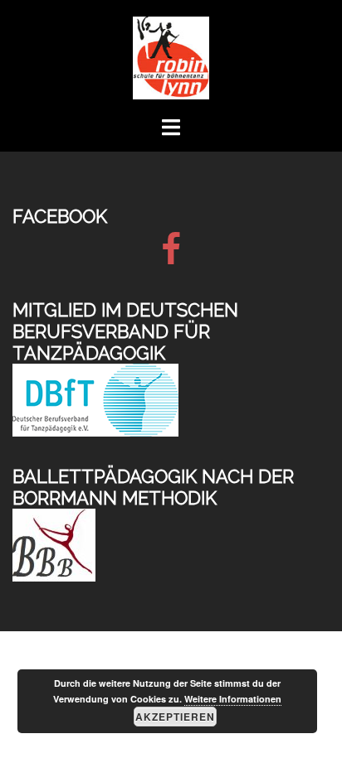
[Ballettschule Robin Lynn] (170, 57)
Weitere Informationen (232, 699)
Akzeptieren (175, 716)
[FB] (171, 256)
